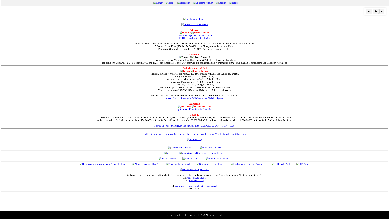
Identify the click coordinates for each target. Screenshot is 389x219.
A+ (368, 11)
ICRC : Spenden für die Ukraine (194, 38)
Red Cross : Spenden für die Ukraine (194, 35)
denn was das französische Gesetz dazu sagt (196, 186)
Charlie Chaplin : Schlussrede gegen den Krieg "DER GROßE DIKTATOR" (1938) (194, 125)
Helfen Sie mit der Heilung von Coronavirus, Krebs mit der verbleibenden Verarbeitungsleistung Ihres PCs (194, 134)
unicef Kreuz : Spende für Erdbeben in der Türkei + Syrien (194, 98)
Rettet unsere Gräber (196, 177)
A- (376, 11)
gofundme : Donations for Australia (195, 109)
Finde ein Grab (196, 180)
